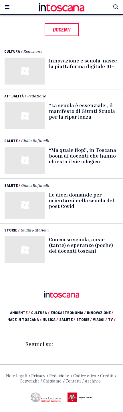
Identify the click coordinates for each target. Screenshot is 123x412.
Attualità (14, 95)
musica (50, 319)
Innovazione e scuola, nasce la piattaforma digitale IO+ (83, 63)
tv (112, 319)
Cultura (12, 51)
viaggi (100, 319)
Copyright (29, 381)
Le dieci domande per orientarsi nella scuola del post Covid (81, 200)
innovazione (100, 312)
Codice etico (84, 376)
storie (84, 319)
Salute (11, 140)
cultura (40, 312)
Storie (10, 229)
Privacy (38, 376)
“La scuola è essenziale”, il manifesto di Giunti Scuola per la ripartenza (82, 111)
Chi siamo (52, 381)
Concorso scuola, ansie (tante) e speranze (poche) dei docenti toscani (81, 245)
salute (67, 319)
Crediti (106, 376)
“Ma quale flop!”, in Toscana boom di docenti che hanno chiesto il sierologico (82, 155)
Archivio (93, 381)
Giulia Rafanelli (35, 140)
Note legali (16, 376)
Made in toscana (24, 319)
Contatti (73, 381)
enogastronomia (68, 312)
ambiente (20, 312)
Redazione (32, 51)
